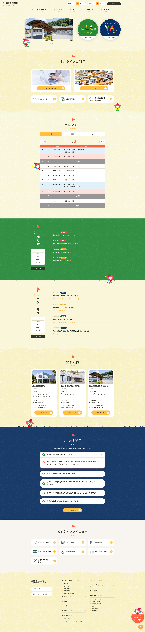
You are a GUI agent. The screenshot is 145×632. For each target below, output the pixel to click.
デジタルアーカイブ (96, 599)
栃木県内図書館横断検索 (70, 593)
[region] (72, 176)
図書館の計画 (95, 606)
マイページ (66, 586)
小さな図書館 (95, 608)
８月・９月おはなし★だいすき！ (74, 150)
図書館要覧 (94, 610)
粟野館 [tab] (37, 259)
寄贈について (67, 619)
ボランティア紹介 (96, 601)
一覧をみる (38, 269)
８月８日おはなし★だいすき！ (74, 187)
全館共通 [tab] (38, 254)
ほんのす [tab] (38, 262)
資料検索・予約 (68, 584)
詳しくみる (44, 413)
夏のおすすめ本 (69, 152)
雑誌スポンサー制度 (96, 603)
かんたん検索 (67, 588)
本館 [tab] (38, 256)
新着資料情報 (67, 590)
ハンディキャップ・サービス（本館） (73, 621)
